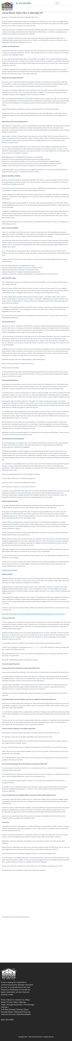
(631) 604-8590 (7, 1020)
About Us (10, 1000)
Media (3, 1002)
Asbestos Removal (8, 1014)
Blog (27, 1000)
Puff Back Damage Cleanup (12, 1009)
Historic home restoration (9, 570)
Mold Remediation (24, 1014)
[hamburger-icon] (57, 3)
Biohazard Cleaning (22, 1012)
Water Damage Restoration (12, 1005)
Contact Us (20, 1000)
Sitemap (23, 1002)
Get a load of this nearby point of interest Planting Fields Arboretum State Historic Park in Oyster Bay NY (33, 614)
